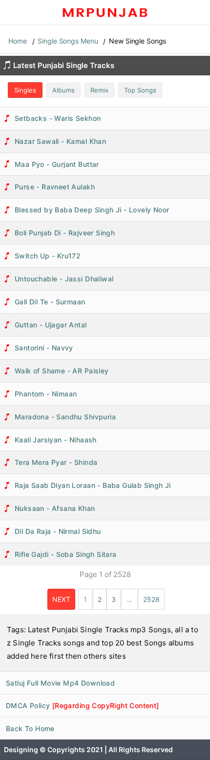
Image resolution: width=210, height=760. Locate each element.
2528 (151, 599)
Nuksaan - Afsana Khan (55, 508)
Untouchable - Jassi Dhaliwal (64, 279)
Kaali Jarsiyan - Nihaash (56, 440)
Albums (63, 90)
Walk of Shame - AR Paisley (62, 371)
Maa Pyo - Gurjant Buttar (57, 164)
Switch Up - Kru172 (48, 256)
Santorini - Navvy (44, 348)
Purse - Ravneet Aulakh (55, 187)
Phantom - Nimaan (46, 394)
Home (17, 41)
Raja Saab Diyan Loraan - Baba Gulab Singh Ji (93, 485)
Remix (99, 90)
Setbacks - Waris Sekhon (58, 118)
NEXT (61, 599)
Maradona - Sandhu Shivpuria (65, 417)
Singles (25, 90)
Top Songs (140, 90)
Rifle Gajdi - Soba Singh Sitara (66, 554)
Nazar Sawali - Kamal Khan (60, 141)
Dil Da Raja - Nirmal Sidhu (58, 531)
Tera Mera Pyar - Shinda (56, 462)
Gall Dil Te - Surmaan (50, 302)
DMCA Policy (82, 705)
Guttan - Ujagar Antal (51, 325)
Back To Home (30, 728)
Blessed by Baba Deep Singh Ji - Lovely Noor (92, 210)
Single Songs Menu (68, 41)
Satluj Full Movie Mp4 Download (60, 683)
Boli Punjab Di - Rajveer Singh (65, 233)
